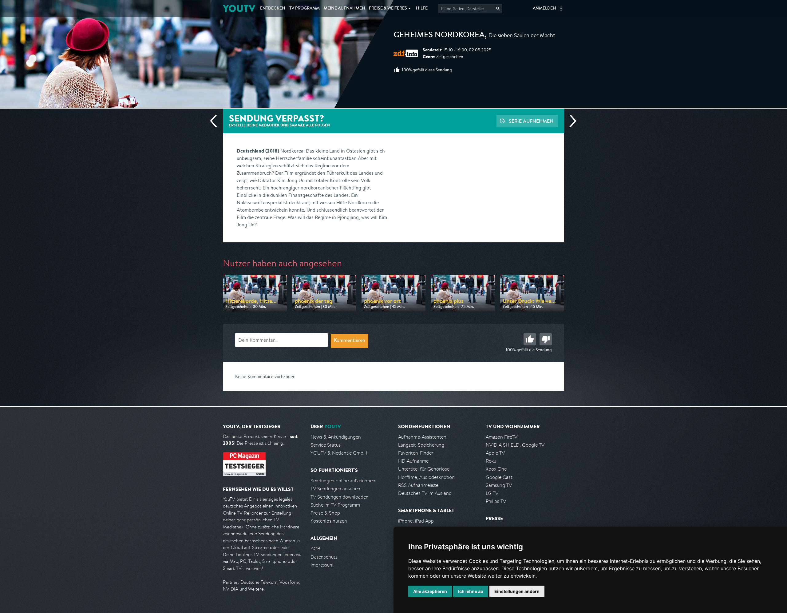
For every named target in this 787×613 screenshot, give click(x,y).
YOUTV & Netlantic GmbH (338, 453)
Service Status (325, 445)
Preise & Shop (325, 513)
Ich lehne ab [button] (470, 591)
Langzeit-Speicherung (421, 445)
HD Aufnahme (413, 461)
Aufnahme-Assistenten (422, 437)
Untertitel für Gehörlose (423, 469)
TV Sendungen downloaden (339, 497)
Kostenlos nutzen (328, 521)
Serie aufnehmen (531, 120)
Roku (491, 461)
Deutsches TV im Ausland (425, 493)
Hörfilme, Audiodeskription (426, 477)
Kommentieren (349, 340)
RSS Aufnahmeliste (418, 485)
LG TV (492, 493)
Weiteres (388, 8)
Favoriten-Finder (415, 453)
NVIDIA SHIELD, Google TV (515, 445)
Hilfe (422, 8)
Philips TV (496, 501)
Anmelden (544, 8)
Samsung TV (499, 485)
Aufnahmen (344, 8)
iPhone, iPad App (416, 521)
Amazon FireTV (501, 437)
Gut (530, 339)
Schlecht (546, 339)
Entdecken (272, 8)
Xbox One (496, 469)
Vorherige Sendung (216, 121)
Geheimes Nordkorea (439, 36)
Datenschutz (324, 557)
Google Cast (499, 477)
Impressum (322, 565)
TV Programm (304, 8)
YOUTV (239, 8)
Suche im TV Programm (335, 505)
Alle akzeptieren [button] (430, 591)
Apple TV (495, 453)
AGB (315, 548)
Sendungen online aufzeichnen (342, 480)
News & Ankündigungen (335, 437)
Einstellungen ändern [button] (517, 591)
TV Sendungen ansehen (335, 488)
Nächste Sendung (570, 121)
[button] (561, 8)
